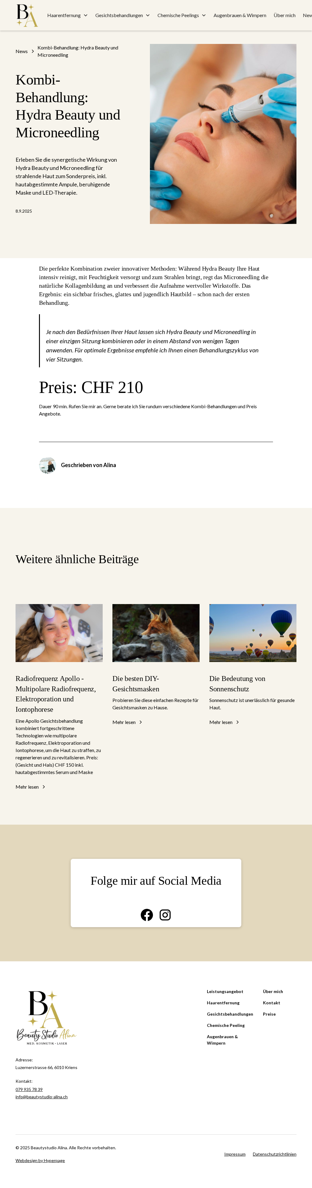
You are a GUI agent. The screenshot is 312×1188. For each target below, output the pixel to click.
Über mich (285, 15)
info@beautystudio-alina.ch (42, 1096)
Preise (269, 1014)
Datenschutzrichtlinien (274, 1154)
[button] (68, 15)
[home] (27, 15)
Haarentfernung (223, 1002)
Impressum (235, 1154)
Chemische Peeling (226, 1025)
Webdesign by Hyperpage (40, 1160)
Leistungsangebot (225, 991)
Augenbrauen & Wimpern (240, 15)
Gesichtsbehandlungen (230, 1014)
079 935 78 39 (29, 1089)
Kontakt (271, 1002)
